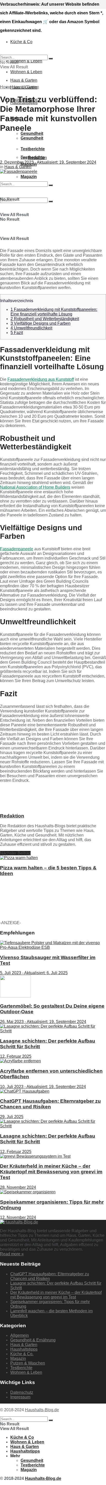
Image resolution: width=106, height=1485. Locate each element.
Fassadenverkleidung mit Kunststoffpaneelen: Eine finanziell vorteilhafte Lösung (54, 311)
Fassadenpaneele (16, 549)
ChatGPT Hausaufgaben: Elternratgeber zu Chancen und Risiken (50, 1103)
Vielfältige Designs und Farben (40, 323)
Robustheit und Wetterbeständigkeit (45, 319)
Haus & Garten (25, 87)
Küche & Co (22, 1437)
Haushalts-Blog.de (42, 1410)
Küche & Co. (21, 1354)
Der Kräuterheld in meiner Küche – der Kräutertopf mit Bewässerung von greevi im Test (51, 1171)
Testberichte (21, 1368)
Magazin (18, 1358)
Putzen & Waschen (27, 1363)
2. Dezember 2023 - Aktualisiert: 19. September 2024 (48, 162)
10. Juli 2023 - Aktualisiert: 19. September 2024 (43, 1086)
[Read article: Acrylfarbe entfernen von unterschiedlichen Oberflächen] (53, 1061)
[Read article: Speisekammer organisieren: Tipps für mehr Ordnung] (53, 1192)
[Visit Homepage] (33, 18)
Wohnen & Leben (26, 72)
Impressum (20, 1397)
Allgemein (19, 1335)
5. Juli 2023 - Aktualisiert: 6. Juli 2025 (34, 973)
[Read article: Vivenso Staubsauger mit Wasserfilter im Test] (53, 945)
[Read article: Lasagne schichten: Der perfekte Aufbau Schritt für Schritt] (53, 1028)
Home (5, 87)
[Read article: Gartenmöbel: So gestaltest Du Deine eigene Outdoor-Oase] (53, 986)
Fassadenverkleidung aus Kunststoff (40, 379)
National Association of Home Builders (35, 487)
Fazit (17, 332)
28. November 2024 (18, 1187)
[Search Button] (51, 201)
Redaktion (37, 157)
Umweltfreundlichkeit (31, 328)
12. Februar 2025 (15, 1056)
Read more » (12, 1254)
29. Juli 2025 (11, 1117)
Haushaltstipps (24, 1349)
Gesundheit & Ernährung (33, 1340)
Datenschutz (21, 1392)
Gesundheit (32, 133)
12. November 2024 (18, 1217)
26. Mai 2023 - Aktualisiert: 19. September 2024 (43, 1021)
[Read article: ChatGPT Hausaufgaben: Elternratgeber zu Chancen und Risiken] (53, 1091)
